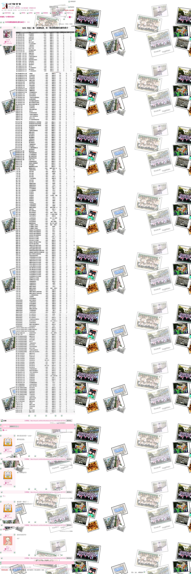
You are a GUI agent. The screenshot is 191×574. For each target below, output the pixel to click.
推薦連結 (45, 13)
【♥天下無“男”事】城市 (23, 10)
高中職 (14, 10)
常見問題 (17, 570)
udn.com (74, 569)
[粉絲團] (46, 572)
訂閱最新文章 (32, 8)
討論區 (16, 13)
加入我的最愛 (24, 8)
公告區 (53, 13)
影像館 (38, 13)
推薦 (71, 24)
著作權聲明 (30, 570)
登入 (132, 572)
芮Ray (13, 6)
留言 (5, 43)
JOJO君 (8, 40)
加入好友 (9, 43)
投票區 (30, 13)
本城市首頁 (7, 13)
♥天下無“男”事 (14, 4)
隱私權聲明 (37, 570)
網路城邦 (73, 1)
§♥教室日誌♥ (10, 17)
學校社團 (10, 10)
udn (2, 10)
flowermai (7, 514)
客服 (43, 570)
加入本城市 (11, 8)
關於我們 (11, 570)
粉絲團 (49, 572)
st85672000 (7, 481)
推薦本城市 (17, 8)
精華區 (23, 13)
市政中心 (69, 13)
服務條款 (23, 570)
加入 (136, 572)
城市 (5, 10)
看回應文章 (42, 19)
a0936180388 (8, 448)
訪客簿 (61, 13)
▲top (74, 566)
